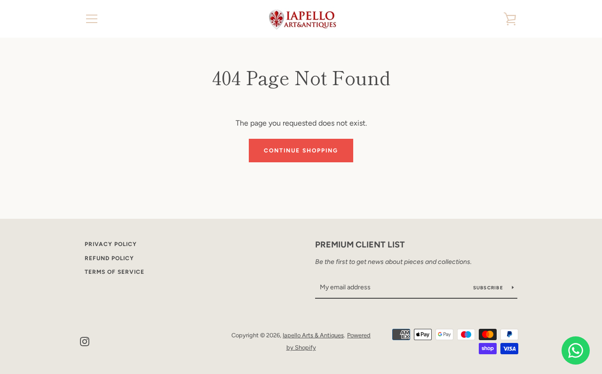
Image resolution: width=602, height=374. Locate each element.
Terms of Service (114, 272)
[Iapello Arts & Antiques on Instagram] (84, 340)
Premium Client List (360, 244)
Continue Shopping (301, 150)
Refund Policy (109, 258)
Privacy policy (111, 244)
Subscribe (489, 288)
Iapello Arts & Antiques (313, 335)
